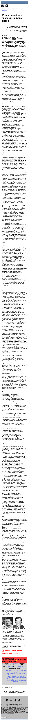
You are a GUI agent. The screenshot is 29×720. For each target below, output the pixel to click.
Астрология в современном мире (16, 677)
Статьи (9, 8)
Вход (18, 693)
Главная (4, 8)
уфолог (16, 666)
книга (7, 666)
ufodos (4, 664)
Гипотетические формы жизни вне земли (16, 671)
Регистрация (12, 693)
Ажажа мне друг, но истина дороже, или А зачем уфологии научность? (16, 674)
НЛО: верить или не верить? (16, 676)
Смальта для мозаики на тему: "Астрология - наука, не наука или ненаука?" (16, 680)
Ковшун (20, 666)
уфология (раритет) (13, 663)
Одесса (11, 666)
